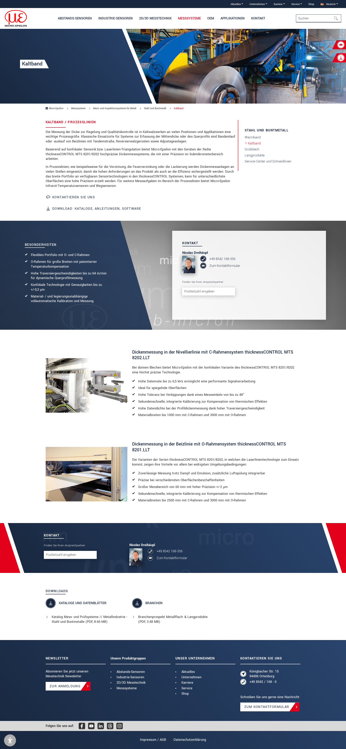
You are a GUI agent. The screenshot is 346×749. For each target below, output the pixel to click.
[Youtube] (91, 726)
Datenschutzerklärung (190, 739)
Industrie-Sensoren (130, 677)
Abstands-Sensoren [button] (75, 18)
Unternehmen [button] (257, 4)
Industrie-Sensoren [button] (115, 18)
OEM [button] (210, 18)
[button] (10, 740)
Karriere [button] (278, 4)
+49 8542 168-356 (222, 259)
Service (186, 688)
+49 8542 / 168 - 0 (263, 681)
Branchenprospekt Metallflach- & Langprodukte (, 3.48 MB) (173, 619)
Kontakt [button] (258, 18)
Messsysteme (127, 688)
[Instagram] (119, 726)
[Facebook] (82, 726)
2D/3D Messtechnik (131, 682)
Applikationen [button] (232, 18)
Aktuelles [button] (235, 4)
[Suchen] (337, 18)
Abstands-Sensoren (131, 672)
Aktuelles (188, 672)
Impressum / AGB (153, 739)
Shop (311, 4)
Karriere (187, 682)
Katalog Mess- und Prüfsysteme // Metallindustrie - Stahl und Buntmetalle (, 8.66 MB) (89, 619)
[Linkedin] (101, 726)
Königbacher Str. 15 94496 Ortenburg (264, 673)
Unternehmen (191, 677)
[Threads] (110, 726)
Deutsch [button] (330, 4)
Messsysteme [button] (189, 18)
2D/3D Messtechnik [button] (155, 18)
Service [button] (295, 4)
